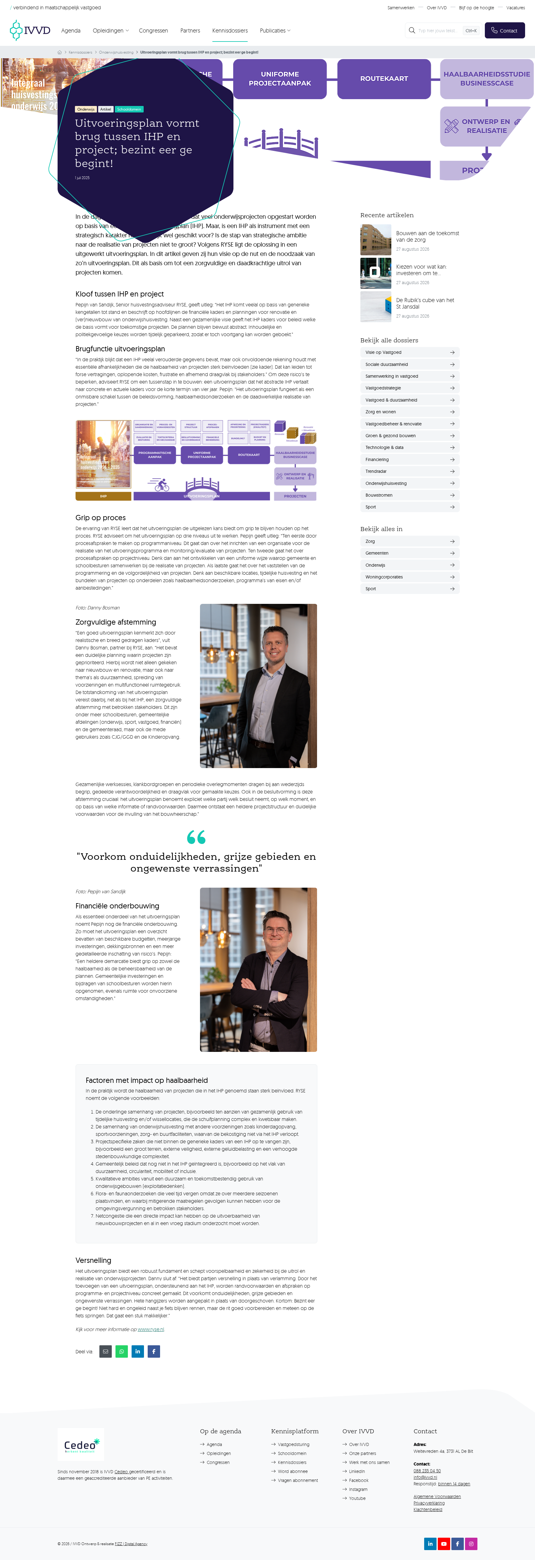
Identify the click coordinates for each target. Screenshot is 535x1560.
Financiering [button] (377, 459)
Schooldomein (292, 1453)
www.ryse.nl (151, 1329)
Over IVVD (437, 7)
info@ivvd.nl (425, 1477)
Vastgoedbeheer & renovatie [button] (394, 424)
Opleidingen (218, 1453)
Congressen (153, 30)
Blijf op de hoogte (476, 7)
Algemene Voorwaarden (437, 1496)
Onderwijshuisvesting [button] (386, 483)
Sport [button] (371, 507)
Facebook (358, 1480)
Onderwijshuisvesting (116, 52)
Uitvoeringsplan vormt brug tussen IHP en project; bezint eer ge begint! (199, 52)
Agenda (70, 30)
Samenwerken (401, 7)
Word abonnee (292, 1471)
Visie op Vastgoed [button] (384, 352)
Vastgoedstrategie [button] (383, 388)
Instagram (358, 1489)
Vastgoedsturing (293, 1444)
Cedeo (122, 1471)
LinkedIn (356, 1471)
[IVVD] (30, 30)
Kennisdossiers (230, 30)
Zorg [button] (370, 541)
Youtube (357, 1498)
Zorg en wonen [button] (381, 412)
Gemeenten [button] (377, 553)
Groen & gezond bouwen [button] (391, 435)
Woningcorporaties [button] (384, 577)
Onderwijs (85, 109)
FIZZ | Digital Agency (131, 1543)
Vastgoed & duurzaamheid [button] (391, 400)
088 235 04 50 (427, 1470)
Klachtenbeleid (428, 1509)
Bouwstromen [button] (379, 495)
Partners (190, 30)
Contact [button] (508, 31)
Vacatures (516, 7)
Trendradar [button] (376, 471)
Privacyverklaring (429, 1502)
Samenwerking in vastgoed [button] (392, 376)
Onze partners (362, 1453)
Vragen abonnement (297, 1480)
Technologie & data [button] (384, 447)
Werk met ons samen (369, 1462)
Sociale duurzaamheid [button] (387, 364)
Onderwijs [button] (375, 565)
